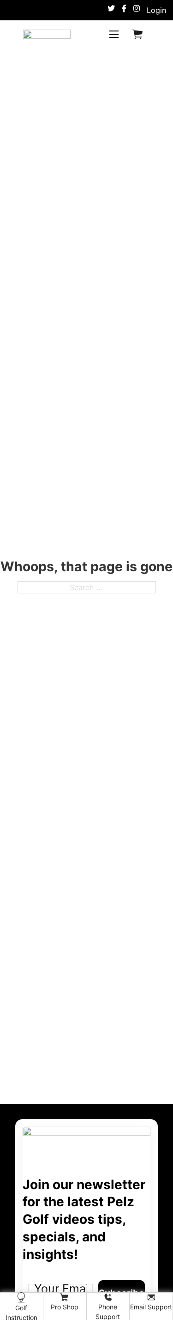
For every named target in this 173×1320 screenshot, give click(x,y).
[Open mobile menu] (114, 34)
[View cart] (137, 34)
